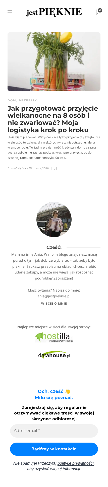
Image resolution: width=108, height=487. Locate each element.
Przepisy (28, 100)
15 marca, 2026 (39, 168)
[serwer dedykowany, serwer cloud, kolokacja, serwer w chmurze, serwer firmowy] (54, 336)
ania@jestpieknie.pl (54, 296)
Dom (12, 100)
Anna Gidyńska (18, 168)
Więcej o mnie (54, 303)
